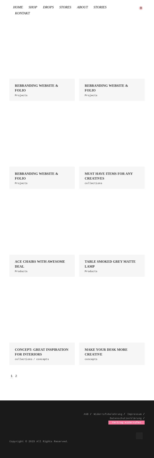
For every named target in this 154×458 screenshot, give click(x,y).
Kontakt (22, 13)
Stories (100, 7)
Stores (65, 7)
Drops (48, 7)
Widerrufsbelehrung (108, 414)
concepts (42, 359)
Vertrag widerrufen (126, 422)
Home (18, 7)
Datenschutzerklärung (126, 418)
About (82, 7)
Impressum (134, 414)
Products (21, 271)
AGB (86, 414)
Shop (33, 7)
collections (93, 183)
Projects (21, 95)
